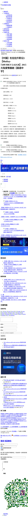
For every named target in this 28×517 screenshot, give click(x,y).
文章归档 (17, 423)
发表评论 (14, 75)
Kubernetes (14, 422)
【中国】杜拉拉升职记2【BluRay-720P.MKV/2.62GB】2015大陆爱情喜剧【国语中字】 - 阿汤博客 (15, 196)
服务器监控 (13, 418)
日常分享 (3, 420)
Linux (6, 420)
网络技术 (4, 415)
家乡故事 (9, 42)
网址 (2, 330)
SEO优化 (3, 422)
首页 (2, 50)
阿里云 (17, 415)
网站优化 (7, 28)
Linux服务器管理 (14, 426)
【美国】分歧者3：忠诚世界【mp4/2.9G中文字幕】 (13, 216)
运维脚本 (7, 413)
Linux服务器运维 (23, 426)
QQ (1, 333)
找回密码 (7, 441)
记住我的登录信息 (6, 448)
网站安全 (20, 419)
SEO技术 (11, 419)
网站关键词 (8, 418)
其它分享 (7, 41)
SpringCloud (3, 418)
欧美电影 (9, 39)
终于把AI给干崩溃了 (9, 347)
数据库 (10, 422)
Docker (25, 420)
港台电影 (9, 35)
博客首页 (5, 11)
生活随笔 (9, 44)
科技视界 (7, 30)
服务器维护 (16, 420)
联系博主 (5, 513)
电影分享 (7, 32)
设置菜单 (5, 2)
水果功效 (9, 46)
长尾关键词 (13, 415)
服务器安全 (3, 416)
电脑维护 (3, 413)
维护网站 (21, 413)
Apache (22, 418)
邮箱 (2, 327)
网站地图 (3, 423)
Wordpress (19, 418)
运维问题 (9, 16)
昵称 (2, 324)
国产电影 (9, 34)
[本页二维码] (5, 515)
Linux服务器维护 (5, 426)
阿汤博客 (12, 193)
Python (11, 416)
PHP (13, 420)
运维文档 (9, 15)
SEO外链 (15, 416)
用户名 (2, 444)
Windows (24, 419)
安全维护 (10, 420)
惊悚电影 (11, 413)
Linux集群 (8, 415)
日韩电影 (9, 37)
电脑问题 (9, 25)
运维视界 (9, 20)
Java (8, 419)
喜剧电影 (5, 179)
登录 (2, 441)
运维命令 (9, 18)
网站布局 (21, 420)
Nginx (25, 415)
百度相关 (15, 419)
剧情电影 (20, 416)
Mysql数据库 (16, 413)
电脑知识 (7, 23)
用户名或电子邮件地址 (6, 457)
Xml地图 (7, 423)
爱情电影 (5, 181)
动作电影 (7, 422)
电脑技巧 (9, 27)
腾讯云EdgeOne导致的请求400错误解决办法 (15, 345)
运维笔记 (9, 22)
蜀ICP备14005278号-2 (6, 435)
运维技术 (7, 13)
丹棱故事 (8, 416)
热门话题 (12, 423)
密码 (2, 446)
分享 (2, 163)
